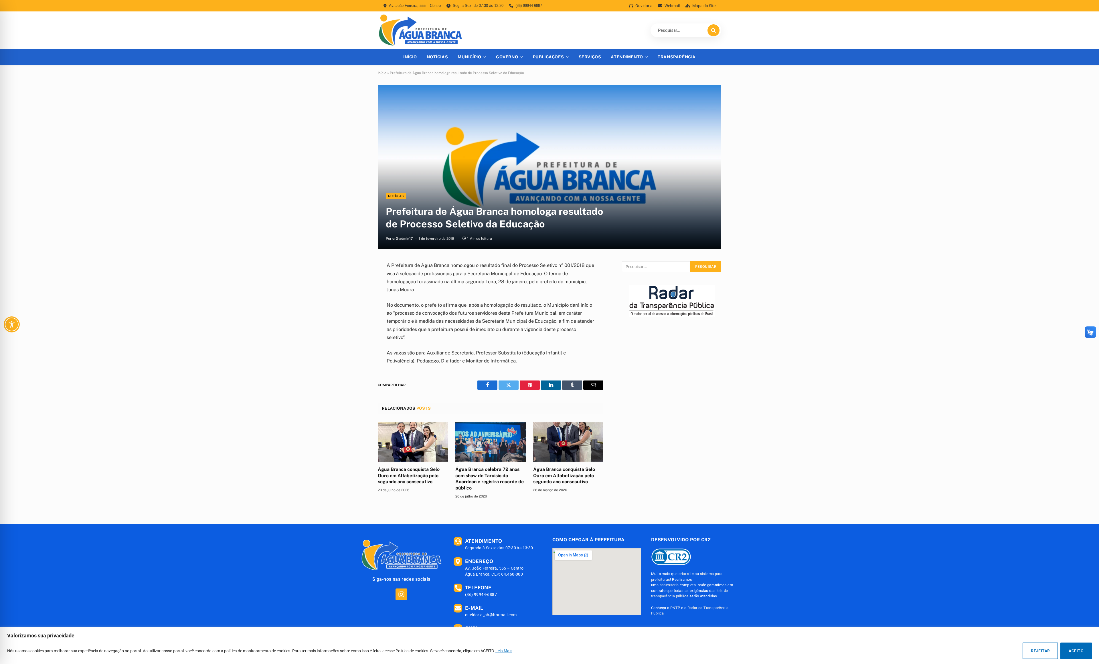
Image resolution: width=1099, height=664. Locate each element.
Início (410, 56)
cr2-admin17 (402, 239)
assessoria (669, 585)
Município (469, 56)
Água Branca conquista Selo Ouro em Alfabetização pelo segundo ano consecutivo (409, 476)
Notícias (437, 56)
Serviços (590, 56)
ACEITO (1076, 651)
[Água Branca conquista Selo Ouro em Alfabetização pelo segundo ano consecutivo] (413, 442)
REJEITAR (1040, 651)
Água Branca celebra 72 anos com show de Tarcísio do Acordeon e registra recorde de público (489, 479)
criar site (686, 574)
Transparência (677, 56)
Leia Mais (503, 651)
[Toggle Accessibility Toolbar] (11, 324)
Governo (507, 56)
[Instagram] (401, 594)
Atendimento (627, 56)
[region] (549, 645)
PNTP (675, 608)
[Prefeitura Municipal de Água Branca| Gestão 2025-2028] (420, 30)
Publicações (548, 56)
